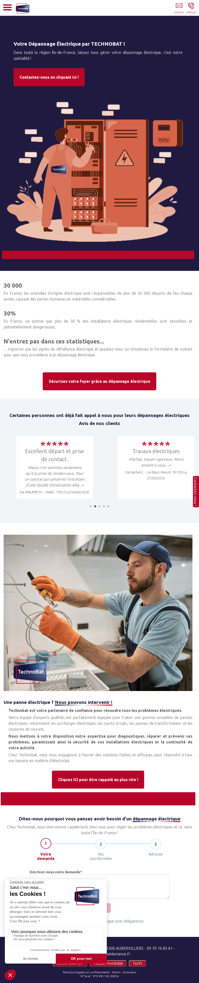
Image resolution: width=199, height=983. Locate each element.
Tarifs (137, 963)
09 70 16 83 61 (160, 948)
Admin (116, 972)
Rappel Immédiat (108, 963)
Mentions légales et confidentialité (86, 972)
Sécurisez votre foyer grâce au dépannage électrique (99, 381)
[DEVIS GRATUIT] (179, 9)
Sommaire (129, 972)
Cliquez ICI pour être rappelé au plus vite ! (98, 779)
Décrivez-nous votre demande (56, 872)
